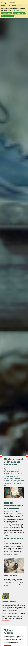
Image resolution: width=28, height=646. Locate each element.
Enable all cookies (6, 13)
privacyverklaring (16, 10)
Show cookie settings (19, 13)
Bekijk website (5, 620)
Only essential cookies (7, 16)
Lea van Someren (13, 468)
